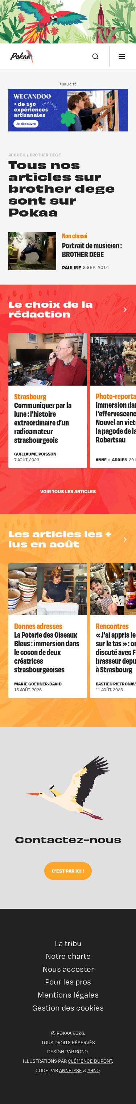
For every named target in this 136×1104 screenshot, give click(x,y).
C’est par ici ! (68, 871)
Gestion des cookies (68, 1007)
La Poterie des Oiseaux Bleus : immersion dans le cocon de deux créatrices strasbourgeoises (46, 651)
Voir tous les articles (68, 491)
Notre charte (68, 956)
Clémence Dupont (90, 1061)
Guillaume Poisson (35, 454)
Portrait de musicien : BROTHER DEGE (92, 249)
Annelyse (70, 1070)
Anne (101, 460)
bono (81, 1051)
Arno (93, 1070)
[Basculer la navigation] (121, 56)
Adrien (119, 460)
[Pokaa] (22, 56)
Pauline (71, 267)
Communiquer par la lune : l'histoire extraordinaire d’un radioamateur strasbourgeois (42, 422)
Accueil (17, 155)
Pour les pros (68, 981)
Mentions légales (68, 994)
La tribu (68, 943)
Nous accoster (68, 969)
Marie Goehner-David (38, 684)
